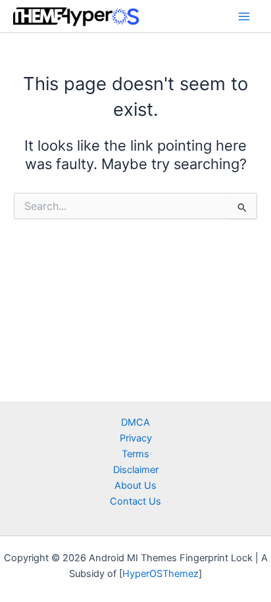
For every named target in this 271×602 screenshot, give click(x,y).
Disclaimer (136, 470)
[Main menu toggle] (244, 16)
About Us (135, 485)
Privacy (136, 438)
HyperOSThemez (160, 574)
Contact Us (135, 501)
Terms (135, 454)
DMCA (135, 422)
